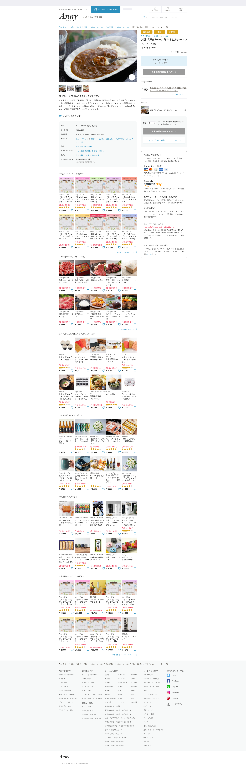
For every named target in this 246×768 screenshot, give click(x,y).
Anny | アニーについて (66, 674)
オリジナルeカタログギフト (91, 718)
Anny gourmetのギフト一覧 (127, 329)
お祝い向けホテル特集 (112, 706)
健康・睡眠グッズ (150, 726)
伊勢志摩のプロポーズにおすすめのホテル (119, 726)
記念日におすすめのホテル (114, 741)
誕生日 (107, 674)
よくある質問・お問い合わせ (92, 694)
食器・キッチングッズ (151, 698)
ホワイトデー (122, 682)
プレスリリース (64, 686)
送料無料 (79, 155)
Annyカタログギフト (89, 714)
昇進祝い (121, 698)
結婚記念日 (109, 686)
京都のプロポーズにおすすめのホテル (118, 714)
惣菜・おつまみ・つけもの (93, 27)
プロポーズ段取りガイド (113, 730)
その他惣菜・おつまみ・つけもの (117, 27)
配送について (86, 690)
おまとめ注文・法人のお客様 (108, 9)
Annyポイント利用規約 (67, 694)
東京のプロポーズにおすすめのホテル (118, 710)
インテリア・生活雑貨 (151, 679)
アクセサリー (148, 675)
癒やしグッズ (148, 745)
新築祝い (108, 690)
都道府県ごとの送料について (87, 146)
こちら (149, 254)
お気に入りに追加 (157, 140)
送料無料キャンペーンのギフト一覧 (124, 654)
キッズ (146, 722)
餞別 (119, 690)
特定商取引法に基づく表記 (68, 698)
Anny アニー (63, 27)
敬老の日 (134, 702)
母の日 (133, 694)
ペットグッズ (148, 718)
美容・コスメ (148, 710)
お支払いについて (88, 682)
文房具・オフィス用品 (151, 686)
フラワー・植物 (149, 714)
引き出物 (108, 702)
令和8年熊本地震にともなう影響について (73, 9)
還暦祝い (121, 694)
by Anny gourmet (148, 47)
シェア (178, 140)
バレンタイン (122, 678)
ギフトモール (86, 707)
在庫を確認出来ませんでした (164, 72)
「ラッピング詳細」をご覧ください (90, 150)
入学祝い (134, 674)
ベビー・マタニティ (150, 706)
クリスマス (122, 674)
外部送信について (65, 706)
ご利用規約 (63, 682)
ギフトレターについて (89, 674)
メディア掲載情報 (65, 690)
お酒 (145, 690)
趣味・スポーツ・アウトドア (153, 730)
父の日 (133, 698)
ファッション (148, 702)
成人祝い (134, 682)
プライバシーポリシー (66, 702)
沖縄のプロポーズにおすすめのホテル (118, 722)
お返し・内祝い (110, 698)
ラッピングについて (89, 686)
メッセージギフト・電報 (152, 682)
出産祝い (108, 682)
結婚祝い (108, 678)
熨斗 (88, 155)
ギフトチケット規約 (66, 710)
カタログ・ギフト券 (150, 694)
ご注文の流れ (86, 678)
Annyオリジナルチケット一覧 (127, 252)
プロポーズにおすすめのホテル (116, 737)
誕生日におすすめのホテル (114, 745)
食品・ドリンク (75, 27)
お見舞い (121, 686)
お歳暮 (133, 678)
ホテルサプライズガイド (113, 734)
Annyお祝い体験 (87, 711)
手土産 (107, 694)
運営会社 (62, 678)
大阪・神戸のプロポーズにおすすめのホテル (120, 718)
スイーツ (147, 734)
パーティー (122, 702)
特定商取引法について (179, 94)
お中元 (133, 690)
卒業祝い (134, 686)
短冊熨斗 (95, 155)
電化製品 (147, 741)
